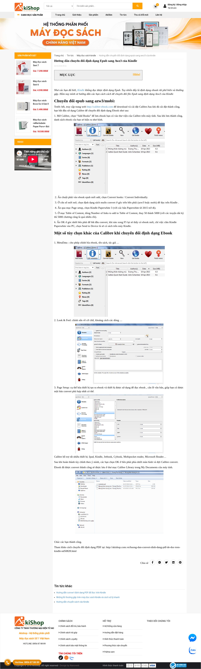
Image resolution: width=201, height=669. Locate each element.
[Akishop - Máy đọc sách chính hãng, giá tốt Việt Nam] (26, 7)
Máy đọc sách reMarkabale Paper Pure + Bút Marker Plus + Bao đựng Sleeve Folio (41, 123)
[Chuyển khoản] (137, 665)
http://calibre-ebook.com (100, 106)
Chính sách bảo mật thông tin (73, 645)
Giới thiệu (76, 15)
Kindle (80, 90)
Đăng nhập (182, 4)
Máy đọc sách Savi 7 (39, 64)
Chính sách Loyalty (68, 639)
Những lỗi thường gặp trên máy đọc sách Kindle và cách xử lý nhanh (88, 597)
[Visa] (152, 665)
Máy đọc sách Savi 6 (39, 83)
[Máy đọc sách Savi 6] (23, 87)
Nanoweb (74, 665)
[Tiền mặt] (129, 665)
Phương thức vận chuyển (115, 645)
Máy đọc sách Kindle (86, 55)
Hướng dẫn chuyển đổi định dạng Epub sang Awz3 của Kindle (127, 55)
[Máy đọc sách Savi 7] (23, 68)
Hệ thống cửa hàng (113, 626)
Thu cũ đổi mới (141, 15)
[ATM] (144, 665)
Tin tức (123, 15)
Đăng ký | (172, 4)
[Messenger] (192, 638)
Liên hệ (159, 15)
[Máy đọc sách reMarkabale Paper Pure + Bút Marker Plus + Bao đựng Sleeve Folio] (23, 125)
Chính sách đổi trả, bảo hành (73, 626)
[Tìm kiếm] (137, 6)
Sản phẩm (93, 15)
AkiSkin (109, 15)
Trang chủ (60, 15)
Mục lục (67, 75)
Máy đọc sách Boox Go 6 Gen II (41, 102)
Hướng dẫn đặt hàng (113, 632)
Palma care (109, 652)
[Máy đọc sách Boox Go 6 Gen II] (23, 106)
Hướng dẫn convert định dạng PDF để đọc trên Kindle (81, 592)
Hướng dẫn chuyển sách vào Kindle (72, 602)
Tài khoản (172, 8)
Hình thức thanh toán (114, 639)
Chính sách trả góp (68, 632)
